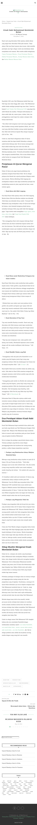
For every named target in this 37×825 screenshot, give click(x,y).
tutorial (4, 794)
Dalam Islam (5, 783)
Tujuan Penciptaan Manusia (9, 54)
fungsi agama (27, 211)
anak (22, 782)
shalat (8, 793)
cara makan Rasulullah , (26, 624)
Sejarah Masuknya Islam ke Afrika (11, 763)
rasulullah (6, 686)
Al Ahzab (23, 364)
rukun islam (8, 214)
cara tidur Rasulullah (18, 630)
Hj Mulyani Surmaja (21, 34)
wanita (9, 794)
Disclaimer (15, 818)
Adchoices (21, 818)
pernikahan (27, 790)
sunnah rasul (17, 686)
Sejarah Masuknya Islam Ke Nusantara (12, 767)
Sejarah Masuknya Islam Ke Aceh (11, 751)
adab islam (9, 780)
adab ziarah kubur (7, 630)
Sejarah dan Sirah (11, 21)
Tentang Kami (5, 816)
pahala (21, 790)
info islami (18, 786)
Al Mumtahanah (14, 394)
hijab (21, 785)
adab (4, 780)
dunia (20, 783)
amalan (9, 782)
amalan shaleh (16, 782)
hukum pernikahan (10, 786)
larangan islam (26, 788)
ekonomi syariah (14, 785)
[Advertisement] (18, 80)
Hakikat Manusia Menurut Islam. (13, 59)
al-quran (25, 780)
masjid (10, 790)
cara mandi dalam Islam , (8, 627)
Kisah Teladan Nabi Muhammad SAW (16, 109)
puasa (4, 791)
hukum (26, 785)
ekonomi (30, 783)
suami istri (21, 793)
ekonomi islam (6, 785)
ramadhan (18, 791)
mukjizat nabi (16, 679)
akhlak (20, 780)
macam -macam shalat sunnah (24, 627)
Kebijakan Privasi (30, 816)
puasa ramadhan (11, 791)
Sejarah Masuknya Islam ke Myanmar (12, 755)
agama (15, 780)
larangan (19, 788)
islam (24, 786)
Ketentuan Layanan (21, 816)
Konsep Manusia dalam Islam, (26, 56)
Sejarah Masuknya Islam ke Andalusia (12, 759)
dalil (11, 783)
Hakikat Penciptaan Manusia (9, 56)
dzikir (25, 783)
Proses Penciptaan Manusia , (25, 54)
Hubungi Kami (12, 816)
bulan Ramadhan (29, 782)
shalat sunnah (14, 793)
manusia (4, 790)
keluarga (29, 786)
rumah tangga (25, 791)
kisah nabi (6, 679)
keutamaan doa (12, 788)
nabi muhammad (23, 683)
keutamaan (5, 788)
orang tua (15, 790)
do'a (15, 783)
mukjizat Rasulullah (9, 683)
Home (3, 21)
